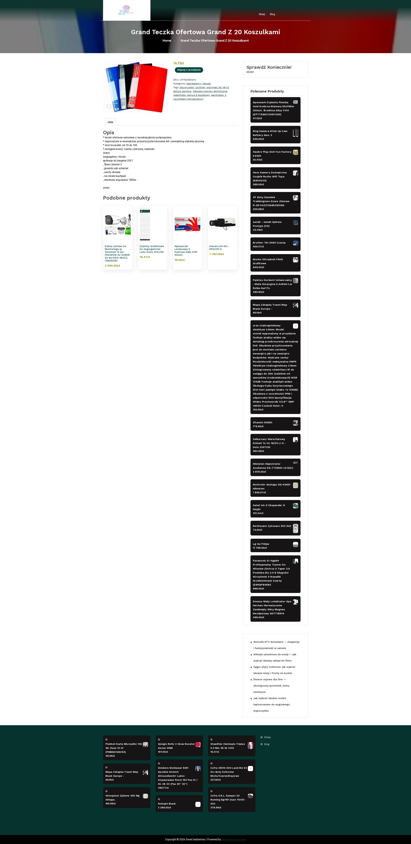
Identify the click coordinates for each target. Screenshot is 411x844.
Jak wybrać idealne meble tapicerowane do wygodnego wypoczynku (271, 704)
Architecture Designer (234, 839)
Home (166, 40)
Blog (272, 14)
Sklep (262, 14)
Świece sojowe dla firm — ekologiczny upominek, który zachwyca (271, 685)
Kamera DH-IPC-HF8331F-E (219, 248)
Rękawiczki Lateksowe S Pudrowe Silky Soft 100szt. (186, 250)
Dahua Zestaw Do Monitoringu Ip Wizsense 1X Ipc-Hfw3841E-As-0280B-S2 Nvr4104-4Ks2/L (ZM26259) (117, 253)
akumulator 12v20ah (192, 87)
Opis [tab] (110, 121)
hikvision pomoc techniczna (210, 91)
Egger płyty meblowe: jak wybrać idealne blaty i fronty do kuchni (274, 670)
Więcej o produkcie (189, 69)
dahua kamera (182, 91)
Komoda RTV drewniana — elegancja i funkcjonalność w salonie (276, 645)
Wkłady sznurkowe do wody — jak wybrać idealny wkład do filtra (274, 657)
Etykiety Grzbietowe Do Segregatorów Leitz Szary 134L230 (152, 249)
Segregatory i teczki (198, 83)
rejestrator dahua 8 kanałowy (191, 95)
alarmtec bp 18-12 (218, 87)
